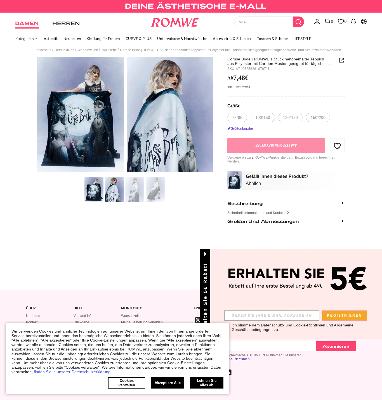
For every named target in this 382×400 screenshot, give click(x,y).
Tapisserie (109, 50)
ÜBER (31, 308)
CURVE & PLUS (139, 38)
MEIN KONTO (131, 308)
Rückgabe (81, 322)
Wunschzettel (131, 316)
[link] (191, 6)
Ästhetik (51, 38)
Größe (233, 105)
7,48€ (237, 77)
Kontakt (31, 322)
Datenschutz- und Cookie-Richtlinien (293, 325)
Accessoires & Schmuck (232, 38)
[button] (337, 145)
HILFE (78, 308)
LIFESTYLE (302, 38)
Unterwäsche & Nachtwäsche (182, 38)
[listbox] (317, 21)
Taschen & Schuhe (272, 38)
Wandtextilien (87, 50)
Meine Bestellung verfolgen (142, 322)
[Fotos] (125, 115)
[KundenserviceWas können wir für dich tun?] (353, 21)
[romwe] (174, 21)
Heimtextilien (64, 50)
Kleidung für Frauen (103, 38)
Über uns (33, 316)
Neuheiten (72, 38)
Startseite (44, 50)
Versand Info (83, 316)
